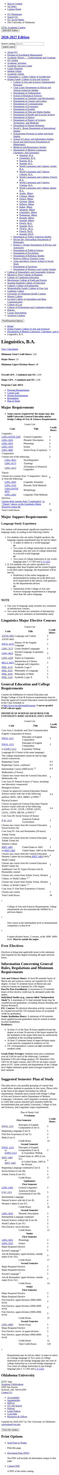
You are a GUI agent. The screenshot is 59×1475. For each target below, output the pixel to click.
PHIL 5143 (7, 677)
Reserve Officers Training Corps (28, 258)
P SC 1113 (7, 820)
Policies (11, 310)
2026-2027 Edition (15, 37)
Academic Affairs (15, 74)
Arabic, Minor (26, 193)
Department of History (24, 117)
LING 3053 (7, 443)
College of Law (14, 304)
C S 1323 (45, 561)
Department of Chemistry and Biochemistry (34, 98)
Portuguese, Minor (28, 215)
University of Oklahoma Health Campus (26, 293)
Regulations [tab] (13, 398)
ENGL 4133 (8, 644)
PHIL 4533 (7, 670)
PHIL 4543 (7, 674)
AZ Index (12, 6)
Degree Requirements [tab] (17, 395)
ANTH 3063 (8, 636)
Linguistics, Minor (28, 212)
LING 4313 (10, 468)
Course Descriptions (17, 312)
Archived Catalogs (16, 315)
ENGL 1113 (7, 738)
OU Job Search (14, 1405)
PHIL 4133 (7, 667)
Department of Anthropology (27, 93)
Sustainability (13, 1400)
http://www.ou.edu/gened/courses (19, 705)
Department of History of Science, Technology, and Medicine (29, 121)
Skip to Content (14, 3)
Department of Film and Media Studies (31, 112)
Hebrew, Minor (26, 204)
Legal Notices (14, 1411)
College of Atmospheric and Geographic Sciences (31, 272)
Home (10, 326)
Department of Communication (28, 104)
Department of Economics (25, 106)
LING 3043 (10, 482)
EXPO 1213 (10, 749)
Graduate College (15, 291)
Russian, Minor (26, 217)
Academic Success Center (19, 66)
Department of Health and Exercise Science (34, 114)
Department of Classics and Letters (30, 101)
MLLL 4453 (8, 662)
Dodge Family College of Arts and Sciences (28, 79)
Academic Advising (16, 63)
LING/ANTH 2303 (11, 437)
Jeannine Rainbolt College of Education (26, 283)
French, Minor (26, 198)
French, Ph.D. (26, 231)
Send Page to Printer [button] (17, 1443)
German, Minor (26, 201)
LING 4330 (7, 658)
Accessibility (13, 1397)
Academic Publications (12, 1384)
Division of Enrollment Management (24, 55)
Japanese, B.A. (26, 155)
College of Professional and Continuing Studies (29, 307)
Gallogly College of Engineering (22, 285)
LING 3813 (10, 460)
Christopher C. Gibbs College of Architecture (29, 76)
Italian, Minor (25, 207)
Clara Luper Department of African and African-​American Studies (32, 89)
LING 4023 (7, 653)
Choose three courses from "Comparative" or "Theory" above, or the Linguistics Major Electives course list (23, 504)
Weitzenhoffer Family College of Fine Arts (27, 288)
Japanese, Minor (27, 209)
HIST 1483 (7, 847)
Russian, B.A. (26, 161)
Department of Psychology (26, 253)
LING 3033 (7, 440)
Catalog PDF (13, 1466)
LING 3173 (7, 648)
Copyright (12, 1414)
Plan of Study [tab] (13, 401)
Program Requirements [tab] (18, 390)
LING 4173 (10, 463)
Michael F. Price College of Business (25, 274)
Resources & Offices (17, 1416)
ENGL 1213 (8, 744)
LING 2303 (7, 1187)
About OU (12, 52)
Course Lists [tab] (13, 393)
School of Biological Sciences (27, 95)
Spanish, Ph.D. (26, 234)
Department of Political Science (28, 250)
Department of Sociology (25, 266)
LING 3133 (10, 485)
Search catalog (8, 43)
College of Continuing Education (23, 277)
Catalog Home (14, 9)
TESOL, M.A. (26, 228)
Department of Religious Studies (28, 255)
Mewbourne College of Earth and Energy (27, 280)
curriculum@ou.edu (10, 1424)
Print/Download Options (12, 321)
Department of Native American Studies (32, 236)
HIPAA (11, 1403)
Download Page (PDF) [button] (18, 1453)
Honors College (14, 296)
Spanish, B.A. (26, 163)
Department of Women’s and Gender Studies (34, 269)
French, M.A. (25, 223)
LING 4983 (7, 450)
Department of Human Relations (28, 125)
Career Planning (15, 68)
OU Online (12, 60)
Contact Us (6, 1392)
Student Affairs (14, 71)
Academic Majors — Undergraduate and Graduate (31, 57)
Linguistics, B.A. (27, 158)
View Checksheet (9, 349)
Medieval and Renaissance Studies (29, 147)
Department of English (24, 109)
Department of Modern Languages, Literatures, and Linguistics (30, 151)
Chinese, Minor (26, 196)
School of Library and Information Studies (33, 139)
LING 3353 (7, 446)
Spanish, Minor (26, 220)
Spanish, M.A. (26, 226)
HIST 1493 (9, 850)
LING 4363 (10, 494)
